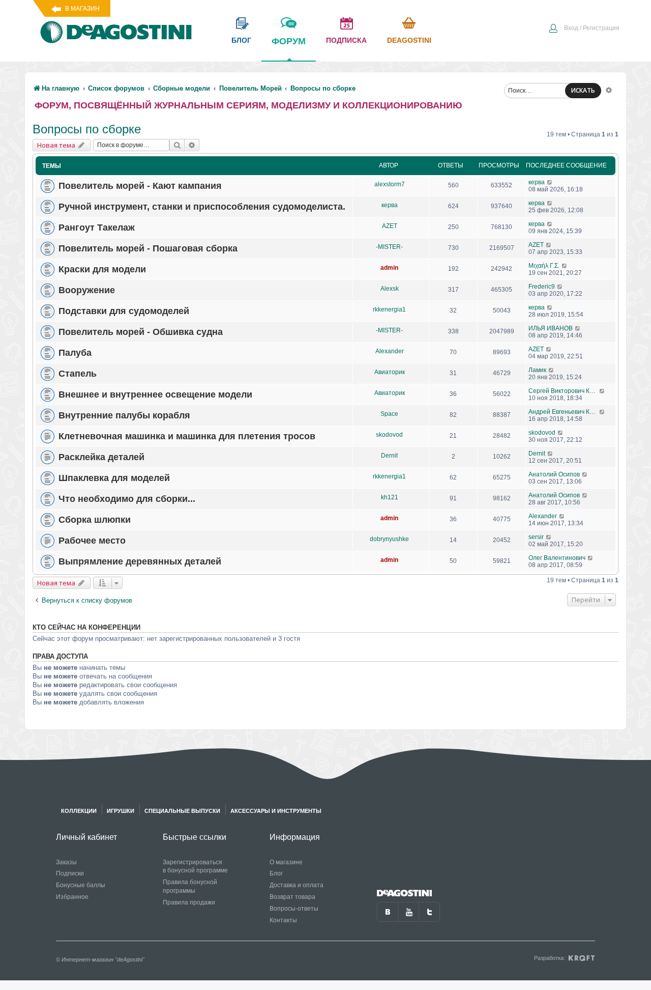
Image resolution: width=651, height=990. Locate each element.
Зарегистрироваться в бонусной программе (195, 866)
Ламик (537, 370)
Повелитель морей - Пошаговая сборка (148, 248)
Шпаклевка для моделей (114, 478)
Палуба (75, 353)
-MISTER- (389, 246)
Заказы (66, 862)
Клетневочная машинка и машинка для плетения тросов (186, 436)
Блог (276, 873)
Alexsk (389, 288)
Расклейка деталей (101, 457)
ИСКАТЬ (583, 90)
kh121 (389, 497)
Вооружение (86, 290)
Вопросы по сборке (87, 129)
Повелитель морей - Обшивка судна (140, 332)
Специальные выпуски (182, 811)
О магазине (286, 862)
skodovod (389, 434)
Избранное (72, 896)
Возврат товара (292, 896)
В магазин (82, 8)
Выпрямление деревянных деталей (139, 561)
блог (241, 40)
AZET (389, 226)
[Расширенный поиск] (609, 89)
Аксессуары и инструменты (275, 811)
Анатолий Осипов (554, 474)
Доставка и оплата (296, 885)
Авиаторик (389, 372)
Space (389, 413)
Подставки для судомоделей (123, 311)
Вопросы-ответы (294, 908)
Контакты (283, 920)
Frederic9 (541, 286)
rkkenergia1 (389, 309)
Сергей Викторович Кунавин (563, 390)
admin (389, 267)
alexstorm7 (389, 184)
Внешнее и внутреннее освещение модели (155, 394)
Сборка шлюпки (94, 520)
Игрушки (120, 811)
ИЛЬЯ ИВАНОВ (550, 328)
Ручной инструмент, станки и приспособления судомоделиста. (201, 207)
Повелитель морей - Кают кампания (140, 186)
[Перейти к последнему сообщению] (550, 182)
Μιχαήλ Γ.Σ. (543, 265)
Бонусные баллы (80, 885)
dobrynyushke (389, 539)
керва (536, 182)
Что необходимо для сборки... (126, 499)
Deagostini (409, 40)
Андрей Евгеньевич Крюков (563, 411)
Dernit (389, 455)
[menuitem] (583, 29)
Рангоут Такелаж (96, 227)
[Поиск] (177, 145)
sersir (536, 537)
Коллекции (79, 811)
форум (289, 41)
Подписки (70, 873)
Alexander (389, 351)
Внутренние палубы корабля (124, 415)
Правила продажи (189, 902)
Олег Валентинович (556, 557)
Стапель (77, 374)
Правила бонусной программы (190, 886)
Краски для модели (102, 269)
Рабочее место (92, 540)
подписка (346, 40)
